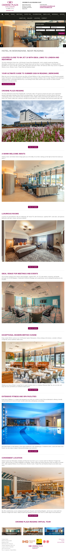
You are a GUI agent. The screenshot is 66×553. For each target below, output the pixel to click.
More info (11, 531)
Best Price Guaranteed (39, 33)
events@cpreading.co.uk (46, 7)
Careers (62, 540)
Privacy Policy (61, 539)
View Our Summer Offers (8, 84)
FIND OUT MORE (33, 147)
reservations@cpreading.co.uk (47, 6)
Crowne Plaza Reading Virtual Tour (33, 522)
